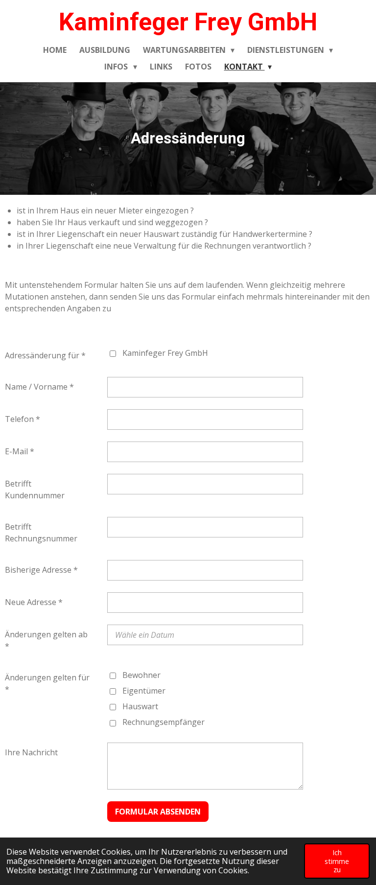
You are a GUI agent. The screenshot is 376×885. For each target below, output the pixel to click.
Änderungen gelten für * (47, 683)
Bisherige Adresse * (41, 569)
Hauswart (140, 706)
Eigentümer (143, 690)
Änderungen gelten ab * (46, 640)
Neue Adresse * (34, 602)
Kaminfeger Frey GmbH (188, 22)
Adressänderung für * (45, 355)
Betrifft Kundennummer (35, 489)
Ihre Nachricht (31, 752)
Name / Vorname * (39, 386)
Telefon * (22, 419)
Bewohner (141, 675)
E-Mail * (19, 451)
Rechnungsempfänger (163, 722)
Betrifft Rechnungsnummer (41, 532)
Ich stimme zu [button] (337, 861)
